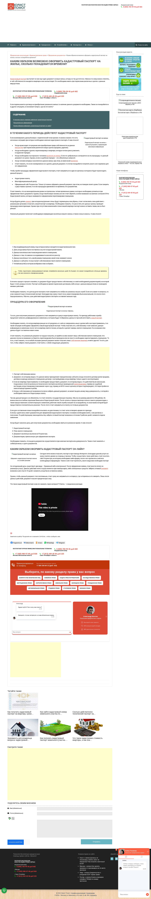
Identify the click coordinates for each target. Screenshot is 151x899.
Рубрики (13, 45)
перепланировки (80, 384)
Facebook (112, 858)
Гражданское (46, 45)
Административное (29, 45)
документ (104, 468)
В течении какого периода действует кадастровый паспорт (32, 120)
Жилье (90, 45)
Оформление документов (56, 55)
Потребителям (62, 45)
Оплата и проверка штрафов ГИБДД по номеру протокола (91, 879)
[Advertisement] (75, 26)
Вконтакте (116, 858)
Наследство (77, 45)
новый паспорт (96, 318)
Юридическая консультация (19, 55)
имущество (19, 148)
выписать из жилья (54, 156)
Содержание (90, 893)
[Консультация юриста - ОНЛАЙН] (129, 73)
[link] (16, 542)
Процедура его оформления (22, 123)
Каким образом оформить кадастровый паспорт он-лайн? (32, 126)
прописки (74, 161)
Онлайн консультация (78, 893)
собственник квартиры (79, 340)
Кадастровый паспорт (18, 79)
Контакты (93, 895)
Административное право (38, 55)
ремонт (28, 201)
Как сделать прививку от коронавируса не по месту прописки (92, 868)
